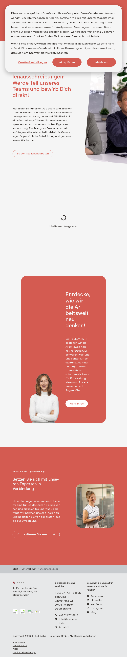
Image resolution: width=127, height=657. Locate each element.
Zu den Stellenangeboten (33, 153)
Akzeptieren (67, 62)
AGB (15, 649)
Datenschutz (20, 645)
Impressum (19, 642)
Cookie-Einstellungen (32, 62)
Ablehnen (101, 62)
